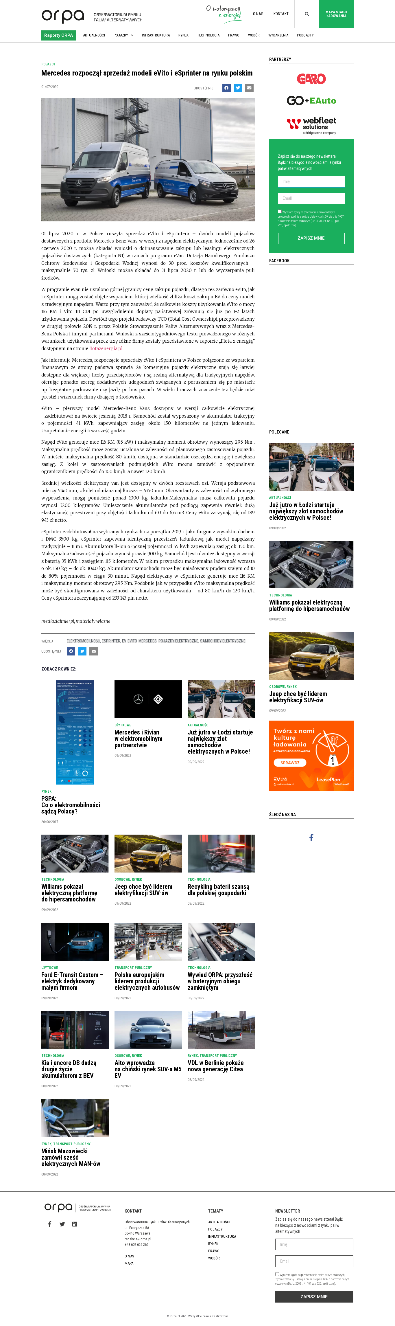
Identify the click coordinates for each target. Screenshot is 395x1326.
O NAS (258, 14)
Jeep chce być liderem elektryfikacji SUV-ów (143, 890)
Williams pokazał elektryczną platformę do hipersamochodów (69, 893)
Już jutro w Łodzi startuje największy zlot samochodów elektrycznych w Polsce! (220, 742)
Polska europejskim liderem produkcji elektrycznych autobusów (147, 981)
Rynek (183, 35)
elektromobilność (83, 641)
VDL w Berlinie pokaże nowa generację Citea (216, 1066)
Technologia (208, 35)
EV (124, 641)
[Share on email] (249, 88)
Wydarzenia (278, 35)
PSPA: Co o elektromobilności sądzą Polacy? (70, 805)
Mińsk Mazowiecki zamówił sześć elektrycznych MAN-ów (70, 1157)
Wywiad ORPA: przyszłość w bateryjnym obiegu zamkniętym (220, 981)
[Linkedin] (74, 1223)
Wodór (254, 35)
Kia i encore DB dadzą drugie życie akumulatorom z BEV (68, 1069)
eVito (132, 641)
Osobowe (122, 879)
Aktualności (94, 35)
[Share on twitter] (238, 88)
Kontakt (281, 14)
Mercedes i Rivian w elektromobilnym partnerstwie (139, 739)
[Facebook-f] (311, 837)
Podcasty (305, 35)
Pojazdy (121, 35)
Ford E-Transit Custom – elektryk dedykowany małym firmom (72, 981)
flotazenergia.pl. (106, 348)
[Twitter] (62, 1223)
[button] (58, 35)
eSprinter (111, 641)
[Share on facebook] (226, 88)
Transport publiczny (133, 968)
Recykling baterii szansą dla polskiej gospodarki (218, 890)
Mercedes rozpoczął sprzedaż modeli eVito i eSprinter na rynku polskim (147, 73)
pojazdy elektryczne (178, 641)
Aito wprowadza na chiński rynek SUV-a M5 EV (148, 1069)
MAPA (129, 1263)
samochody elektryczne (223, 641)
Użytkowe (123, 725)
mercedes (148, 641)
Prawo (233, 35)
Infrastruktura (156, 35)
